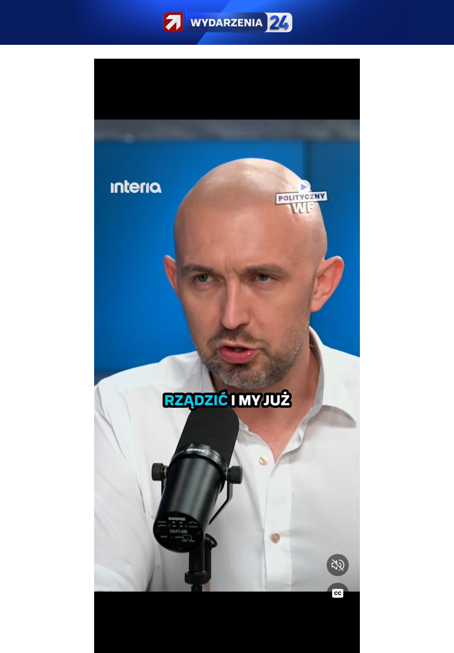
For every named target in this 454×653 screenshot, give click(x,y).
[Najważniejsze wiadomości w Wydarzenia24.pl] (227, 22)
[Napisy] (338, 594)
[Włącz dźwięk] (338, 565)
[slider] (227, 638)
